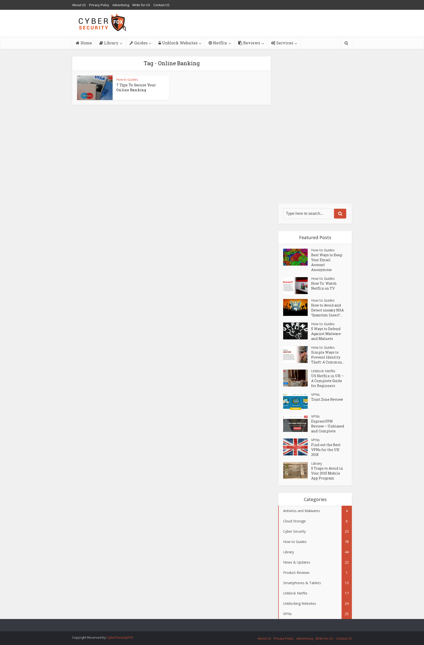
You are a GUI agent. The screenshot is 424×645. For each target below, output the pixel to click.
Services (284, 42)
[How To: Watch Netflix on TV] (297, 285)
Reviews (251, 42)
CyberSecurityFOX (120, 637)
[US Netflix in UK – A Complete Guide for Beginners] (297, 378)
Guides (140, 42)
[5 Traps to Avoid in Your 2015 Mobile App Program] (297, 470)
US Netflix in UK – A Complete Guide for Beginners (327, 381)
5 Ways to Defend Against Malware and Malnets (326, 333)
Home (86, 42)
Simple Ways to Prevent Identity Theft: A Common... (327, 357)
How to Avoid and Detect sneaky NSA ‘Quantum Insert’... (327, 310)
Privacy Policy (99, 5)
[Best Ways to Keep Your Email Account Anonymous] (297, 257)
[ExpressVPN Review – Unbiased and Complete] (297, 423)
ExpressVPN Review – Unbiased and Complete (327, 426)
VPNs (315, 394)
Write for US (141, 5)
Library (111, 42)
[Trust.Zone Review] (297, 401)
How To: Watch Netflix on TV (324, 286)
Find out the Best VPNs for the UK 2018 (326, 449)
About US (79, 5)
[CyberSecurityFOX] (102, 22)
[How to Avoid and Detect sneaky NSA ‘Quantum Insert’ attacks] (297, 307)
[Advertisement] (315, 130)
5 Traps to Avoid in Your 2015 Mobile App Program (327, 473)
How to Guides (127, 79)
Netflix (219, 42)
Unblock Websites (179, 42)
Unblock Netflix (323, 371)
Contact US (161, 5)
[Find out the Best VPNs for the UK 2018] (297, 447)
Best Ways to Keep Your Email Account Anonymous (326, 262)
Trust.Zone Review (327, 399)
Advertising (120, 5)
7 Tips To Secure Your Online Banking (136, 87)
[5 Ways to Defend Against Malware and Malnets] (297, 330)
